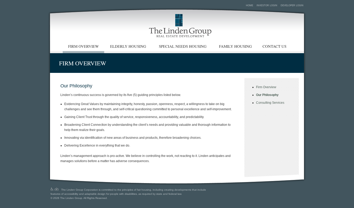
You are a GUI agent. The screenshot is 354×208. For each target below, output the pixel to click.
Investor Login (267, 5)
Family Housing (235, 46)
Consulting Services (270, 103)
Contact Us (274, 46)
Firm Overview (83, 46)
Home (249, 5)
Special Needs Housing (183, 46)
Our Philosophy (267, 95)
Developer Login (292, 5)
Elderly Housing (128, 46)
